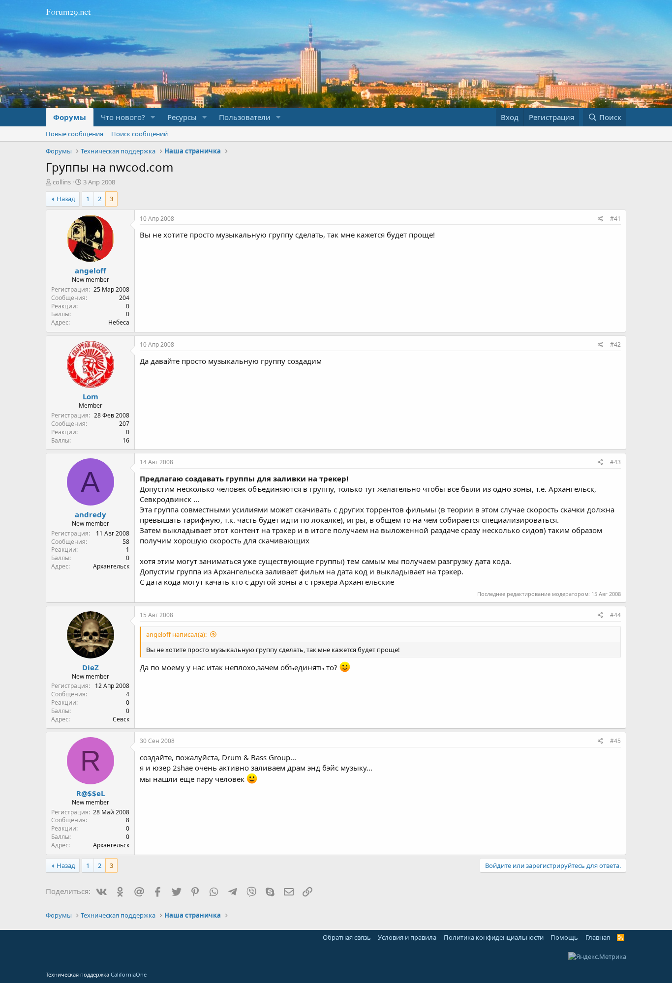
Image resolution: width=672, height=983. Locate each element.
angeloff (90, 270)
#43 (615, 462)
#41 (615, 218)
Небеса (118, 322)
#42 (615, 344)
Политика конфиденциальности (494, 937)
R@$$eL (90, 793)
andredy (90, 514)
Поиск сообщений (139, 133)
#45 (615, 741)
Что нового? (123, 117)
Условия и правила (407, 937)
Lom (90, 396)
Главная (597, 937)
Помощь (564, 937)
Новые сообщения (74, 133)
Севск (121, 719)
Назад (66, 198)
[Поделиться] (600, 219)
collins (62, 182)
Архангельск (111, 566)
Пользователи (245, 117)
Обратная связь (347, 937)
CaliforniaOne (129, 974)
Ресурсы (182, 117)
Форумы (69, 117)
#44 (615, 615)
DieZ (90, 667)
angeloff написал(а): (176, 634)
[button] (153, 117)
